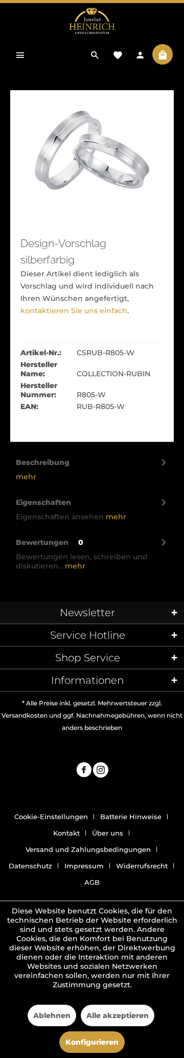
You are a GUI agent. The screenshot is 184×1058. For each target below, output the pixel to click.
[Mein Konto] (140, 54)
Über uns (107, 833)
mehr (26, 476)
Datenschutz (30, 866)
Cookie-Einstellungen (51, 816)
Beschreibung (43, 462)
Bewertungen (42, 542)
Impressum (84, 866)
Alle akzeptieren (117, 1015)
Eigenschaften (43, 502)
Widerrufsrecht (142, 866)
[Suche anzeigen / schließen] (95, 54)
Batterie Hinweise (131, 816)
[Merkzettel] (117, 54)
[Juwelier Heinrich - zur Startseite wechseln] (91, 21)
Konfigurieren (92, 1042)
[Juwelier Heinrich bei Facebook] (83, 771)
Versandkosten (25, 715)
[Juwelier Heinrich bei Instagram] (100, 771)
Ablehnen (52, 1015)
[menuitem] (20, 54)
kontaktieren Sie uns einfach (73, 310)
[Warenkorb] (162, 54)
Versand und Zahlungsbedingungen (88, 849)
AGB (92, 882)
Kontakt (66, 833)
